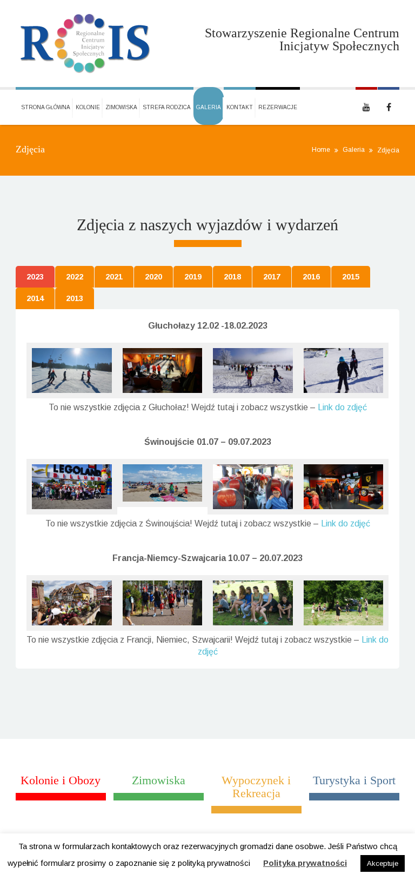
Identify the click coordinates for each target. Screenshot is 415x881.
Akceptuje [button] (382, 863)
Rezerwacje (277, 107)
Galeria (208, 107)
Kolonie (88, 107)
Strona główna (45, 107)
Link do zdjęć (342, 407)
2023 (35, 276)
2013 (74, 298)
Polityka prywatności (305, 862)
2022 (74, 276)
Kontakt (239, 107)
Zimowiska (121, 107)
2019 (193, 276)
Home (321, 149)
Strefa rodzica (167, 107)
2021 (114, 276)
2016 (311, 276)
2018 (232, 276)
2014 (35, 298)
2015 (350, 276)
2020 (153, 276)
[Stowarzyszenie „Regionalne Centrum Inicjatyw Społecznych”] (85, 43)
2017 (271, 276)
